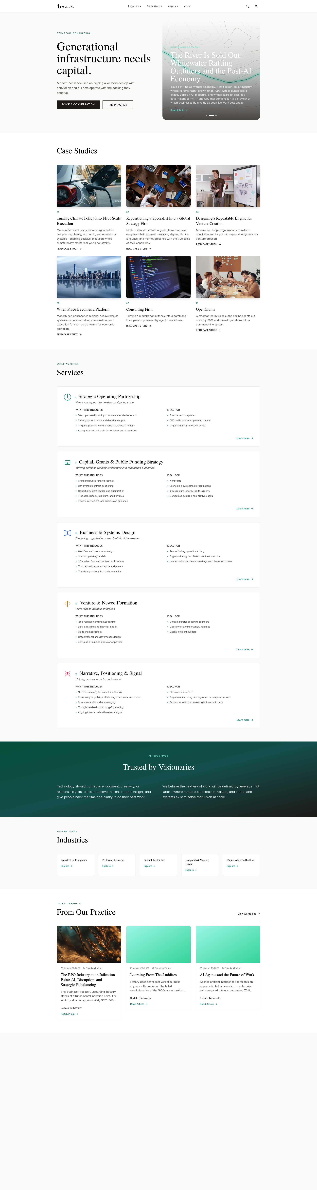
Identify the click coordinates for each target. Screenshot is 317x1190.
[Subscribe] (256, 6)
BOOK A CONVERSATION (78, 104)
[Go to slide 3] (214, 115)
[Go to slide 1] (206, 115)
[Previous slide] (169, 70)
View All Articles (247, 913)
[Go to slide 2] (209, 115)
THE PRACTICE (117, 104)
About (187, 6)
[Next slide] (254, 70)
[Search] (248, 6)
